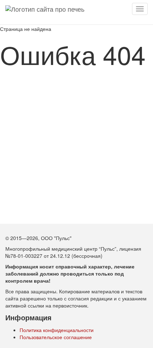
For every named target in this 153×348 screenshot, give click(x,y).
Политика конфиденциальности (57, 329)
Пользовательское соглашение (56, 337)
